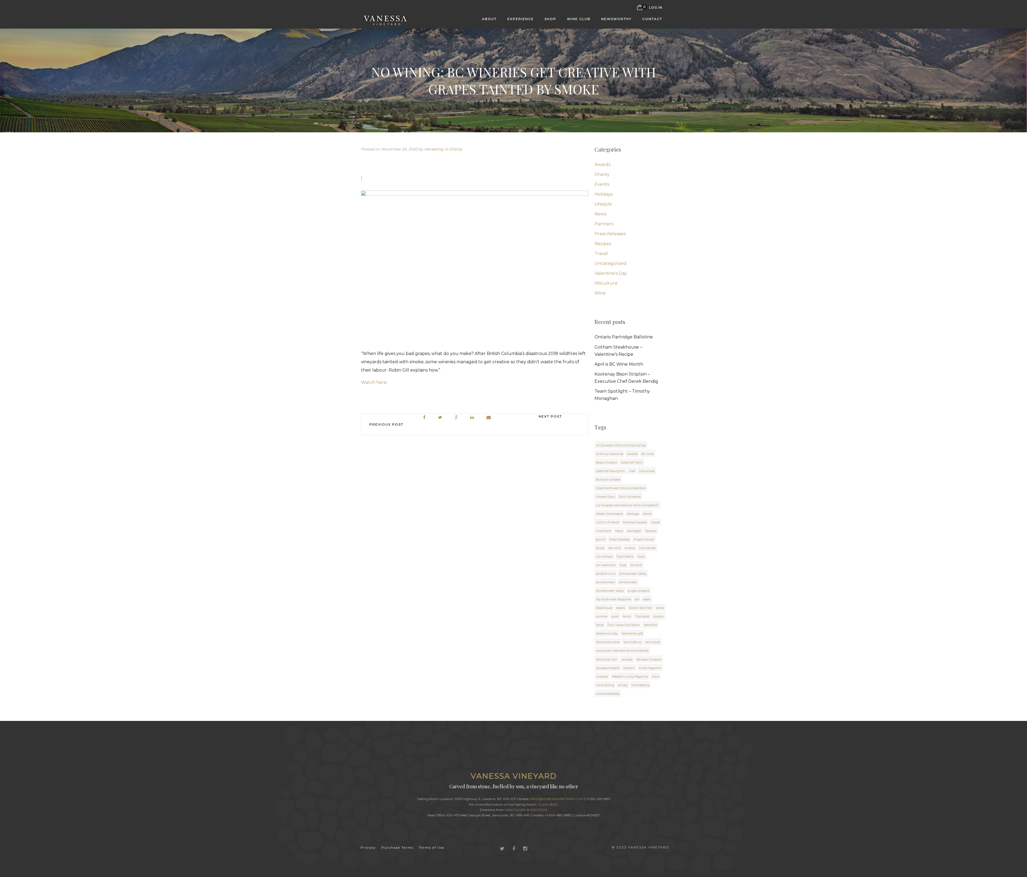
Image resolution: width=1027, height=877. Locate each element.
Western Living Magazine (630, 676)
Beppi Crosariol (606, 462)
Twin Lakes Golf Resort (623, 625)
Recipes (603, 243)
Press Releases (610, 233)
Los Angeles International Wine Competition (627, 505)
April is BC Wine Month (619, 364)
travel (600, 625)
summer (602, 616)
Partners (604, 223)
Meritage (633, 514)
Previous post (386, 424)
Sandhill (636, 565)
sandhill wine (605, 573)
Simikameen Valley (632, 573)
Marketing (433, 149)
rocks (641, 556)
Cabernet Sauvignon (610, 471)
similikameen (605, 582)
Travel (601, 253)
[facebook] (424, 417)
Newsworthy (616, 19)
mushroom (603, 531)
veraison (629, 668)
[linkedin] (472, 417)
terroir (627, 616)
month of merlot (607, 522)
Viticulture (606, 283)
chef (632, 471)
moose (655, 522)
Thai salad (642, 616)
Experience (520, 19)
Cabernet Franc (632, 462)
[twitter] (440, 417)
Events (602, 184)
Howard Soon (605, 497)
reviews (629, 548)
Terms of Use (431, 847)
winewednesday (607, 694)
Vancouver (515, 810)
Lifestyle (603, 204)
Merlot (647, 514)
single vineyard (638, 591)
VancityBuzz (632, 642)
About (489, 19)
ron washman (606, 565)
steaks (620, 608)
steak (646, 599)
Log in (655, 7)
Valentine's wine (608, 642)
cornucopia (647, 471)
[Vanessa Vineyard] (385, 18)
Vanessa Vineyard (648, 659)
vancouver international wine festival (622, 650)
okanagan (634, 531)
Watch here (373, 382)
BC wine (647, 454)
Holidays (603, 194)
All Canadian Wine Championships (621, 445)
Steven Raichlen (640, 608)
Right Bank (625, 556)
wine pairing (605, 685)
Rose (623, 565)
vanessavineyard (607, 668)
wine (655, 676)
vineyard (602, 676)
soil (637, 599)
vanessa (627, 659)
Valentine (650, 625)
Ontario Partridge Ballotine (624, 336)
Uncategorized (611, 263)
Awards (602, 164)
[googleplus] (456, 417)
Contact (652, 19)
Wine (600, 293)
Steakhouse (604, 608)
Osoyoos (650, 531)
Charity (455, 149)
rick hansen (604, 556)
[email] (489, 417)
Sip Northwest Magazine (613, 599)
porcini (601, 539)
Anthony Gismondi (609, 454)
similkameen (628, 582)
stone (660, 608)
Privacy (368, 847)
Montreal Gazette (635, 522)
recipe (600, 548)
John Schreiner (630, 497)
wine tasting (640, 685)
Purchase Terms (397, 847)
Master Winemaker (609, 514)
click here (547, 804)
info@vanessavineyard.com (557, 799)
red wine (614, 548)
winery (623, 685)
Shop (550, 19)
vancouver (652, 642)
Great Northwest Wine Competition (621, 488)
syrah (615, 616)
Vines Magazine (650, 668)
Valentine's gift (632, 633)
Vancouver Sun (607, 659)
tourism (658, 616)
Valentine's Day (611, 273)
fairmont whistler (608, 479)
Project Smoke (644, 539)
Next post (550, 416)
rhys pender (647, 548)
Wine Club (579, 19)
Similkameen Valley (610, 591)
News (600, 214)
